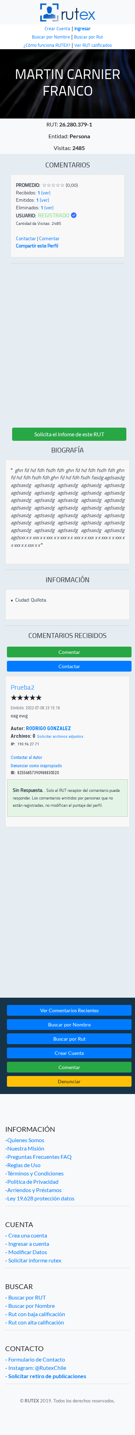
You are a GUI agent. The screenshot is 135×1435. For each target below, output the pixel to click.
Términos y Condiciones (34, 1173)
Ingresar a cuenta (27, 1243)
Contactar (26, 238)
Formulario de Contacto (35, 1359)
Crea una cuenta (26, 1235)
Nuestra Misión (24, 1148)
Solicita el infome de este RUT (69, 434)
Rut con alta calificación (34, 1322)
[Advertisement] (67, 344)
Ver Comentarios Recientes (69, 1010)
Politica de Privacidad (31, 1181)
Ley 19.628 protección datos (39, 1198)
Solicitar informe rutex (33, 1260)
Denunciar (69, 1081)
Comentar (49, 238)
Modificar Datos (26, 1252)
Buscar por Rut (69, 1039)
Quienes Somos (24, 1140)
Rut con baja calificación (35, 1314)
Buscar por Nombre (69, 1024)
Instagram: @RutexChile (35, 1367)
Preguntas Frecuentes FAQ (38, 1156)
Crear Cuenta (69, 1053)
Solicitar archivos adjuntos (60, 736)
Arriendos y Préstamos (33, 1190)
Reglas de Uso (22, 1165)
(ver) (44, 193)
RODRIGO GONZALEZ (48, 729)
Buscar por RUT (25, 1297)
